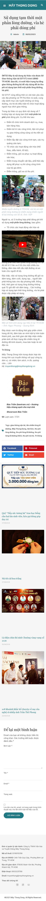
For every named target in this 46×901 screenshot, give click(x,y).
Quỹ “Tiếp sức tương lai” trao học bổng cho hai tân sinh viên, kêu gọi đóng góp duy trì (21, 516)
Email (6, 784)
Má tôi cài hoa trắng (11, 578)
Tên (6, 773)
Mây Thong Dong (19, 429)
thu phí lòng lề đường (25, 432)
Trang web (8, 794)
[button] (4, 5)
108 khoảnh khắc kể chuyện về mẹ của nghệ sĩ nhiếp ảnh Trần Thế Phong (20, 711)
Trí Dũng (38, 436)
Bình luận (8, 746)
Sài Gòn (30, 429)
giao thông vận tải (17, 425)
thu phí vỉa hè (28, 436)
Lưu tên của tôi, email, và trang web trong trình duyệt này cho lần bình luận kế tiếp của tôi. (22, 808)
